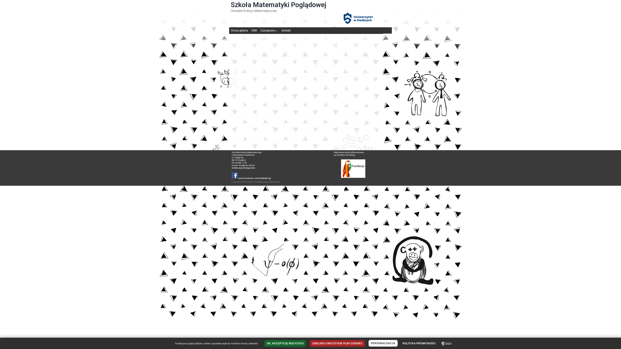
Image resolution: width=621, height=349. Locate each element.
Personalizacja (383, 343)
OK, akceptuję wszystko (285, 343)
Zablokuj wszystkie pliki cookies (337, 343)
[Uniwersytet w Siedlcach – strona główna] (447, 343)
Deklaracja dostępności (243, 168)
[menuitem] (239, 30)
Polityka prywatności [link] (419, 343)
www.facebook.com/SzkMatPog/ (254, 178)
